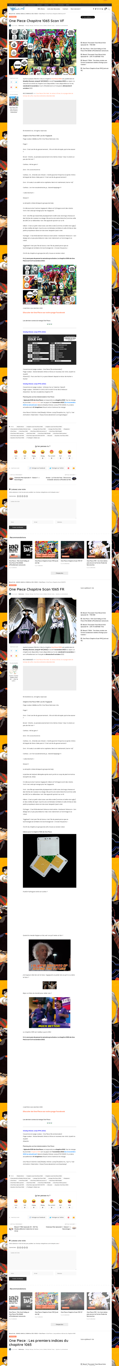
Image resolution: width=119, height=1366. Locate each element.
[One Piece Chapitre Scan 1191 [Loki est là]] (46, 550)
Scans (41, 25)
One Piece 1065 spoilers (17, 433)
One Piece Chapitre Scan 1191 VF (71, 561)
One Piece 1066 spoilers (60, 433)
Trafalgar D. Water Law (33, 437)
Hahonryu (21, 25)
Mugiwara (66, 429)
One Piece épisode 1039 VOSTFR (36, 435)
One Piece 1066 (31, 433)
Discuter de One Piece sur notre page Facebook (44, 312)
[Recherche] (108, 9)
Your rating (12, 496)
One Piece (12, 16)
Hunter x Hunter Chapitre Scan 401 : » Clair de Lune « (13, 678)
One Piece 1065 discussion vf (39, 431)
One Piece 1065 (56, 79)
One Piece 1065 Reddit (56, 431)
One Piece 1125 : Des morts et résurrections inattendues (13, 110)
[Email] (16, 87)
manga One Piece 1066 (55, 429)
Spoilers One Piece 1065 (61, 435)
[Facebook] (11, 82)
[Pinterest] (11, 87)
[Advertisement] (49, 112)
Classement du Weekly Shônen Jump (20, 429)
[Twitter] (16, 82)
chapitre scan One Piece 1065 (35, 426)
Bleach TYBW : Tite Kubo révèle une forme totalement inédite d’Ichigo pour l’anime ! (94, 62)
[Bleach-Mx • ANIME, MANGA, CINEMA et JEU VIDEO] (17, 9)
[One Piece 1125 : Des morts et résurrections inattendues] (13, 101)
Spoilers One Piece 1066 (17, 437)
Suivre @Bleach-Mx (87, 588)
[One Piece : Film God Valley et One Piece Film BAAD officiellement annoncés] (20, 550)
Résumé (50, 435)
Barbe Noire (20, 426)
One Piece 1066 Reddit (44, 433)
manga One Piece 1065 (40, 429)
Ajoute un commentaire (62, 25)
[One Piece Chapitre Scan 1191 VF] (72, 550)
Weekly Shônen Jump (48, 25)
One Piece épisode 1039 (17, 435)
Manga (27, 25)
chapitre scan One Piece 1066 (54, 426)
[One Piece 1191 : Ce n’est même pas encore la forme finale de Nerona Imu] (98, 550)
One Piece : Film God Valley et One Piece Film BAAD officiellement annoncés (19, 563)
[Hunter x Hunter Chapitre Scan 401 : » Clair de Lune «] (13, 669)
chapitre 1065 (35, 402)
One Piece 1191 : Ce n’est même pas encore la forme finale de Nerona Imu (97, 563)
